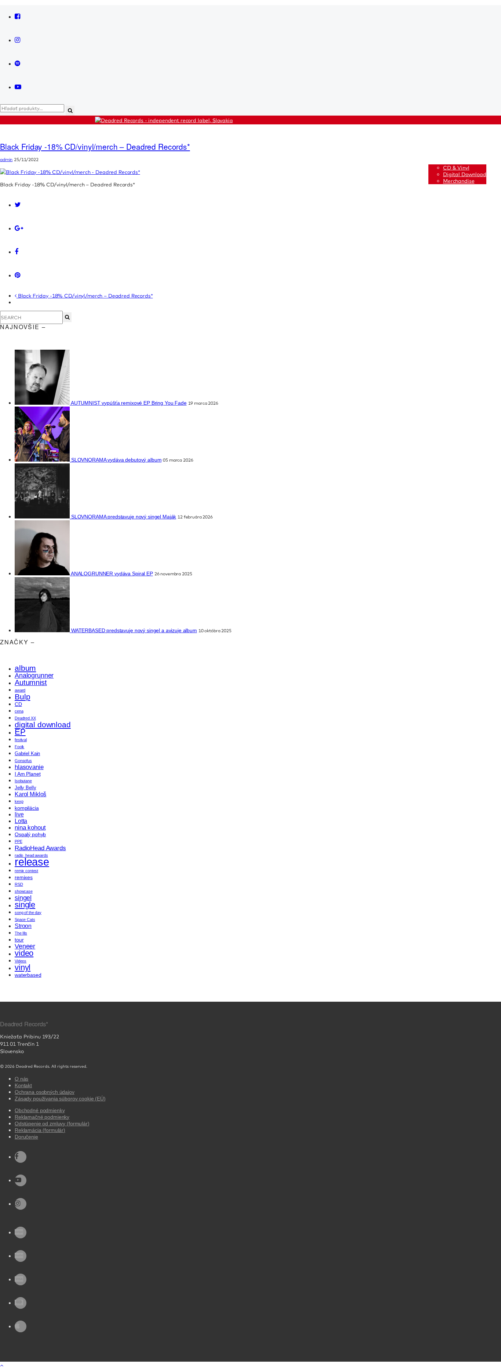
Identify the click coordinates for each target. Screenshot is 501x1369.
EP (20, 731)
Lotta (21, 821)
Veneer (25, 946)
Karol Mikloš (30, 794)
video (24, 953)
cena (19, 711)
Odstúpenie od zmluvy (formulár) (52, 1123)
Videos (20, 961)
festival (21, 740)
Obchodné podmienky (40, 1110)
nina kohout (30, 827)
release (32, 862)
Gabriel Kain (27, 753)
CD (18, 704)
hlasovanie (29, 767)
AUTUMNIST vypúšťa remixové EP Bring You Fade (129, 403)
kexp (19, 801)
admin (6, 159)
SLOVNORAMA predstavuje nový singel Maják (123, 517)
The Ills (21, 933)
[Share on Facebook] (20, 252)
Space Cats (25, 919)
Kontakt (23, 1085)
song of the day (28, 912)
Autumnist (31, 682)
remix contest (26, 871)
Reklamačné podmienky (42, 1117)
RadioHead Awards (40, 848)
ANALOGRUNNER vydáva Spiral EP (112, 573)
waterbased (28, 975)
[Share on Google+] (20, 228)
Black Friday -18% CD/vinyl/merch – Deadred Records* (95, 146)
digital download (43, 724)
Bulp (22, 696)
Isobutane (23, 781)
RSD (19, 884)
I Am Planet (27, 774)
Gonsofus (23, 760)
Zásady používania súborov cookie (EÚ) (60, 1099)
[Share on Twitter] (20, 205)
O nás (21, 1079)
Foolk (19, 746)
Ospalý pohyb (30, 834)
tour (19, 940)
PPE (18, 841)
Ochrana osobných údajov (44, 1092)
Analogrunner (34, 675)
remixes (24, 877)
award (20, 690)
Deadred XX (25, 718)
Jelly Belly (25, 787)
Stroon (23, 926)
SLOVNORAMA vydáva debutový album (116, 460)
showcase (24, 891)
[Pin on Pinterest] (20, 275)
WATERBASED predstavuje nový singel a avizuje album (134, 630)
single (25, 904)
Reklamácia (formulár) (40, 1130)
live (19, 814)
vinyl (22, 967)
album (25, 668)
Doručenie (26, 1137)
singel (23, 898)
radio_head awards (31, 855)
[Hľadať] (67, 317)
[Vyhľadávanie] (70, 111)
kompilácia (27, 808)
